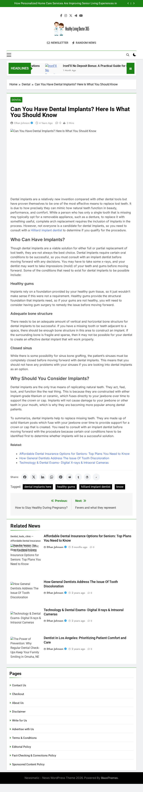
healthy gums (66, 486)
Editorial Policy (21, 746)
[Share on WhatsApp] (51, 477)
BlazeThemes (109, 777)
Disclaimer (19, 711)
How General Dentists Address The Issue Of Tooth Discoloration (64, 458)
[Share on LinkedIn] (42, 477)
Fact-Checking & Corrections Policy (34, 755)
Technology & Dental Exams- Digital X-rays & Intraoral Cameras (64, 462)
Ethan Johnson (22, 123)
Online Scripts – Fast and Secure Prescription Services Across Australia (72, 3)
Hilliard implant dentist (46, 230)
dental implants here (37, 486)
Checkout (18, 694)
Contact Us (19, 685)
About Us (18, 703)
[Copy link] (96, 477)
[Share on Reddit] (69, 477)
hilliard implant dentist (95, 486)
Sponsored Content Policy (28, 764)
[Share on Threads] (87, 477)
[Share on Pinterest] (60, 477)
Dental (16, 100)
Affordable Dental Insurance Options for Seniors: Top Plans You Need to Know (74, 454)
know (119, 486)
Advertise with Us (23, 729)
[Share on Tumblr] (78, 477)
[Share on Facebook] (24, 477)
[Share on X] (33, 477)
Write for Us (19, 720)
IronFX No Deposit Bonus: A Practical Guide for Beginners (95, 66)
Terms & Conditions (24, 738)
